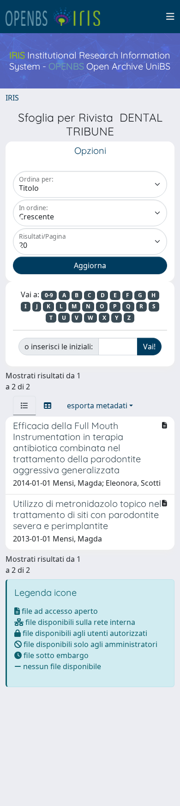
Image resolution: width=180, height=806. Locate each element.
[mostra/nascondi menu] (170, 16)
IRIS (12, 98)
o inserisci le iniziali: (58, 346)
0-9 (49, 295)
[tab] (24, 405)
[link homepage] (57, 17)
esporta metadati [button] (97, 405)
